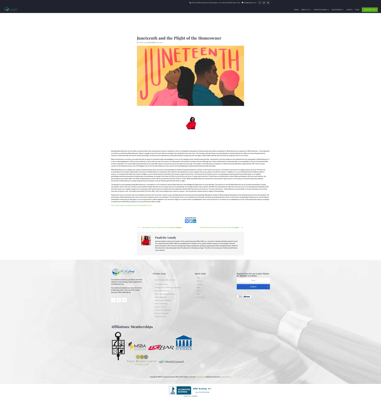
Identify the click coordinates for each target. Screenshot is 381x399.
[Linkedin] (194, 221)
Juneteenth (159, 42)
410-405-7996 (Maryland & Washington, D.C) (206, 3)
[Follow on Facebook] (113, 300)
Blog (198, 287)
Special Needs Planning (162, 291)
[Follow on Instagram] (124, 300)
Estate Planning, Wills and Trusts (165, 280)
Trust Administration (161, 284)
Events (349, 10)
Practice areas (320, 10)
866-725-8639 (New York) (231, 3)
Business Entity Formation (163, 310)
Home (296, 10)
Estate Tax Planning (161, 304)
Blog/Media (337, 10)
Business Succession (161, 313)
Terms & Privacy (200, 377)
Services (199, 284)
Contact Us (369, 9)
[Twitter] (190, 221)
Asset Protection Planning (163, 300)
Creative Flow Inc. (225, 377)
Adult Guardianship (161, 297)
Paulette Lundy (143, 42)
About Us (305, 10)
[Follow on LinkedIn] (119, 300)
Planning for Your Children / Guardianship (167, 287)
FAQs (357, 10)
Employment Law (160, 316)
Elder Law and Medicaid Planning (165, 294)
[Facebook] (186, 221)
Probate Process (160, 307)
